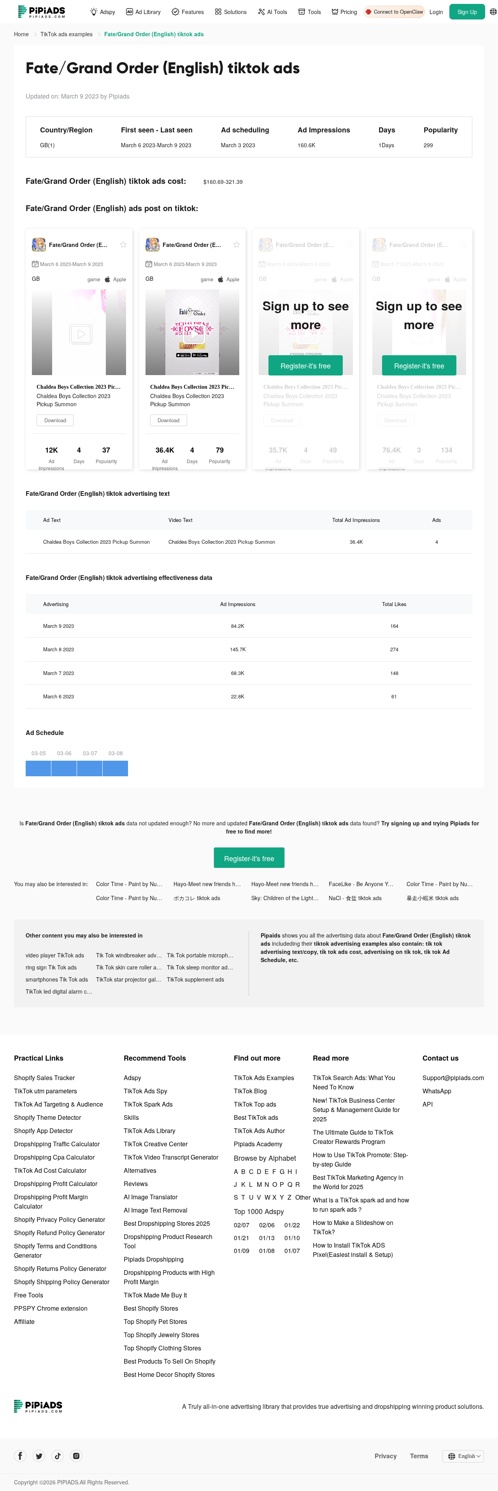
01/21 (241, 1237)
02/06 (267, 1224)
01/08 (267, 1250)
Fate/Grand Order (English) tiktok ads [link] (154, 34)
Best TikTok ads (256, 1117)
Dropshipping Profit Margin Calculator (51, 1201)
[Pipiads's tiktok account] (57, 1456)
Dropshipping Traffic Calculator (57, 1143)
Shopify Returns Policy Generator (60, 1268)
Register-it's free (306, 365)
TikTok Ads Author (259, 1130)
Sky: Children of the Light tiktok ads (290, 898)
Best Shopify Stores (151, 1308)
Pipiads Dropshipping (154, 1259)
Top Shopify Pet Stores (155, 1321)
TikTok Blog (250, 1090)
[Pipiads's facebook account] (20, 1456)
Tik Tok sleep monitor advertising (202, 967)
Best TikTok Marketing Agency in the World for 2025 (358, 1182)
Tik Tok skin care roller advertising (131, 967)
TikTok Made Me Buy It (155, 1294)
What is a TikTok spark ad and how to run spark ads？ (361, 1204)
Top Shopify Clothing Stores (162, 1347)
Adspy (132, 1077)
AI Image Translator (150, 1196)
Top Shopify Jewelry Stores (161, 1334)
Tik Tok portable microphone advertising (202, 955)
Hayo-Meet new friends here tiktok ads (212, 884)
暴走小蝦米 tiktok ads (433, 898)
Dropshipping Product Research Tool (168, 1241)
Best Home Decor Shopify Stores (169, 1374)
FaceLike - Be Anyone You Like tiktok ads (367, 884)
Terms (419, 1456)
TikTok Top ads (255, 1104)
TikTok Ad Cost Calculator (50, 1170)
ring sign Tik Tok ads (51, 967)
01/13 (267, 1237)
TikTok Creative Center (156, 1143)
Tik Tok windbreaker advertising (131, 955)
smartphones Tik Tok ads (57, 979)
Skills (131, 1117)
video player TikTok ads (55, 955)
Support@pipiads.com (453, 1077)
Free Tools (28, 1294)
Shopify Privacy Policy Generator (59, 1219)
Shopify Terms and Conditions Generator (55, 1250)
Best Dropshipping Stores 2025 (167, 1223)
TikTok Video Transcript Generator (171, 1157)
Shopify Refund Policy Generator (59, 1232)
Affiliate (24, 1321)
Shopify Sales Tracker (44, 1077)
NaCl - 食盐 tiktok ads (355, 898)
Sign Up (467, 12)
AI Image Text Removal (156, 1209)
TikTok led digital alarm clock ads (61, 991)
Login (436, 12)
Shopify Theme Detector (47, 1117)
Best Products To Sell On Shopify (170, 1361)
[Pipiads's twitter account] (39, 1456)
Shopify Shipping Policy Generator (61, 1281)
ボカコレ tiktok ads (197, 898)
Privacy (386, 1456)
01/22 (292, 1224)
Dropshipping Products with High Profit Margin (169, 1277)
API (428, 1104)
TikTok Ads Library (149, 1130)
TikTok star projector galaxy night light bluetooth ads (131, 979)
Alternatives (140, 1170)
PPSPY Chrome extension (51, 1308)
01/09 (241, 1250)
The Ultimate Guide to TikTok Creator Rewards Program (353, 1137)
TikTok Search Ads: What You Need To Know (354, 1082)
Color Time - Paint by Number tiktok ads (135, 884)
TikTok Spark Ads (148, 1104)
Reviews (136, 1183)
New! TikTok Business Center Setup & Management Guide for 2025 (356, 1109)
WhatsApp (437, 1090)
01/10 (292, 1237)
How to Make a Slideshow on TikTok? (353, 1227)
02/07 (241, 1224)
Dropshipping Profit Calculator (55, 1183)
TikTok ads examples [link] (67, 34)
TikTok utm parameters (45, 1090)
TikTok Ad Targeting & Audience (58, 1104)
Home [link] (22, 34)
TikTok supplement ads (195, 979)
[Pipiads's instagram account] (76, 1456)
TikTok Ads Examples (264, 1077)
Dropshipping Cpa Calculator (54, 1157)
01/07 (292, 1250)
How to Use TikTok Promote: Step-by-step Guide (360, 1159)
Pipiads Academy (258, 1143)
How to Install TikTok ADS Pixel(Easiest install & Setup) (353, 1250)
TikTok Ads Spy (145, 1090)
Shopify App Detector (43, 1130)
